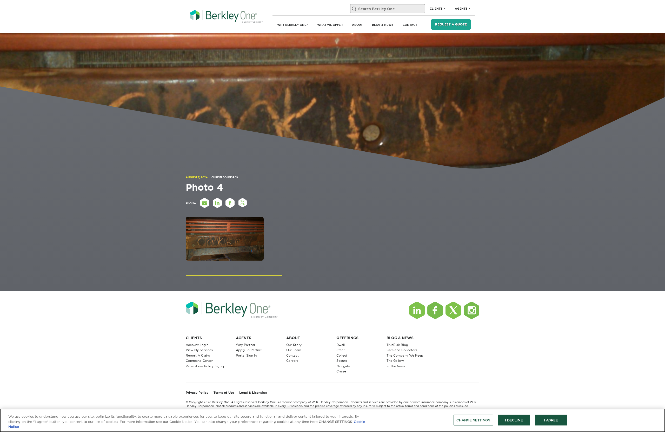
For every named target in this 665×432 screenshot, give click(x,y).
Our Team (293, 350)
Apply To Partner (249, 350)
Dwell (340, 344)
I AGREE (551, 420)
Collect (341, 355)
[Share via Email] (204, 203)
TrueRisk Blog (397, 344)
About (357, 24)
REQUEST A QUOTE (451, 24)
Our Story (294, 344)
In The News (396, 366)
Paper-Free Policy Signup (205, 366)
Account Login (197, 344)
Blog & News (382, 24)
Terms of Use (224, 392)
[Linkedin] (417, 310)
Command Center (199, 360)
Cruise (341, 371)
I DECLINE (514, 420)
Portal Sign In (246, 355)
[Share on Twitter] (242, 203)
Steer (340, 350)
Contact (410, 24)
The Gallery (395, 360)
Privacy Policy (197, 392)
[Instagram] (471, 310)
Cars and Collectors (402, 350)
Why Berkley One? (292, 24)
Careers (292, 360)
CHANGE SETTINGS (473, 420)
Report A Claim (198, 355)
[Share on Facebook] (230, 203)
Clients (436, 8)
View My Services (199, 350)
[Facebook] (435, 310)
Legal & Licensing (253, 392)
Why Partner (245, 344)
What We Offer (330, 24)
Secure (341, 360)
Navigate (343, 366)
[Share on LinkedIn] (217, 203)
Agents (461, 8)
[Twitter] (453, 310)
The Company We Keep (405, 355)
